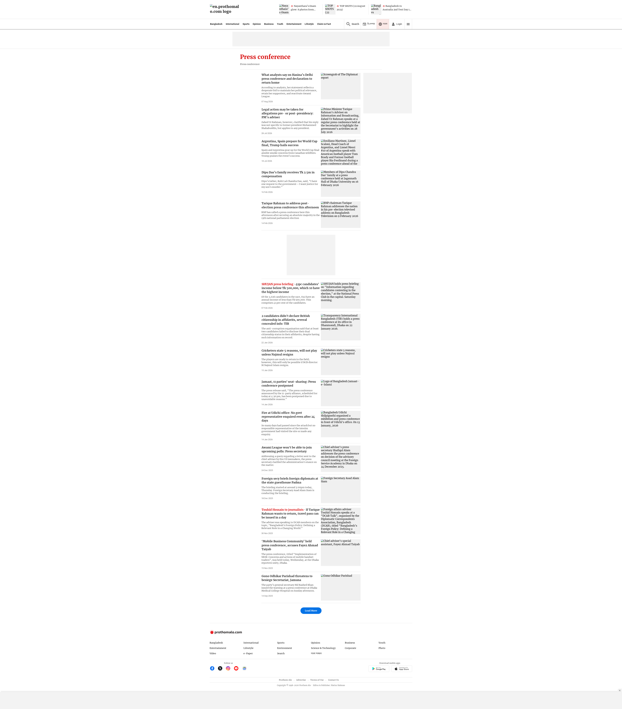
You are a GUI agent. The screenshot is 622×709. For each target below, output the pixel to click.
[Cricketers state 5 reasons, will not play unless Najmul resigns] (341, 362)
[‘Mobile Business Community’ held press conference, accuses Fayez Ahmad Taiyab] (341, 552)
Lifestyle (309, 24)
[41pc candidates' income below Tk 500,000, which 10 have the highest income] (341, 295)
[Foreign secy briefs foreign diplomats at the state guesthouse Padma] (341, 490)
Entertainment (294, 24)
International (232, 24)
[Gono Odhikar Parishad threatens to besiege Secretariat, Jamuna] (341, 587)
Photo (382, 648)
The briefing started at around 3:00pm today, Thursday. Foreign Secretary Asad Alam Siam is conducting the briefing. (287, 490)
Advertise (301, 680)
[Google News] (244, 668)
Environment (284, 648)
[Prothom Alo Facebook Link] (214, 669)
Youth (280, 24)
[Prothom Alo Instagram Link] (229, 669)
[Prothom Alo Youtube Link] (238, 669)
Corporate (350, 648)
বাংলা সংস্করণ (316, 653)
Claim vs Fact (324, 24)
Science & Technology (323, 648)
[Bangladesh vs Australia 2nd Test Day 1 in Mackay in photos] (376, 9)
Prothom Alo (285, 680)
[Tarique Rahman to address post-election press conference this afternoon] (341, 214)
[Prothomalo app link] (378, 669)
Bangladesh (216, 24)
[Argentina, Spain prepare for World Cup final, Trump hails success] (341, 152)
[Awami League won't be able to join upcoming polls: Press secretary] (341, 459)
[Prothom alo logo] (226, 633)
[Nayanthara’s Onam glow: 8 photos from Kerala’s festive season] (284, 9)
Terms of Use (317, 680)
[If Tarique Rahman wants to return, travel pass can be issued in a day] (341, 521)
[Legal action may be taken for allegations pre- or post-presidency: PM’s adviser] (341, 121)
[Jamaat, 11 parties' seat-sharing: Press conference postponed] (341, 393)
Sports (246, 24)
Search (281, 653)
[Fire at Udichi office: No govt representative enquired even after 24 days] (341, 424)
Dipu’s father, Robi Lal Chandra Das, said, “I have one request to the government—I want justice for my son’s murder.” (289, 184)
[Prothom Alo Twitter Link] (221, 669)
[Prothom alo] (225, 9)
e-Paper (248, 653)
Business (269, 24)
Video (213, 653)
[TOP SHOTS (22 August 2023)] (330, 9)
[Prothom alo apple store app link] (401, 669)
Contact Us (333, 680)
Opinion (257, 24)
